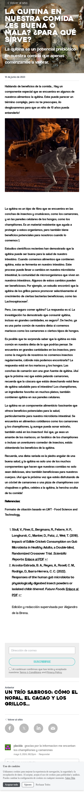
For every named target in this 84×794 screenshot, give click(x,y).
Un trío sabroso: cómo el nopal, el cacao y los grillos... (41, 698)
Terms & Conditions (30, 672)
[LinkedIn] (38, 728)
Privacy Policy (54, 672)
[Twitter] (24, 728)
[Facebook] (9, 728)
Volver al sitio (19, 3)
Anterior (9, 687)
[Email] (53, 728)
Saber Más (70, 778)
